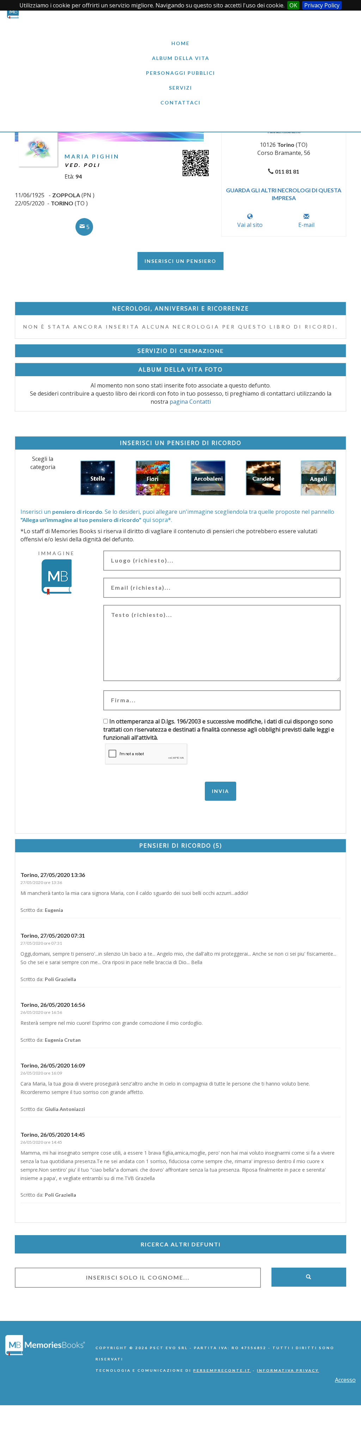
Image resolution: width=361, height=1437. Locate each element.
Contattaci (180, 103)
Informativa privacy (288, 1370)
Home (180, 43)
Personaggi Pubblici (180, 73)
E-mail (306, 225)
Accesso (345, 1380)
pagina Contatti (190, 401)
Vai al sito (250, 225)
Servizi (180, 88)
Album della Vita (180, 58)
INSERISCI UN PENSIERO (180, 261)
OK (293, 5)
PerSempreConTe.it (222, 1370)
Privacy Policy (321, 5)
